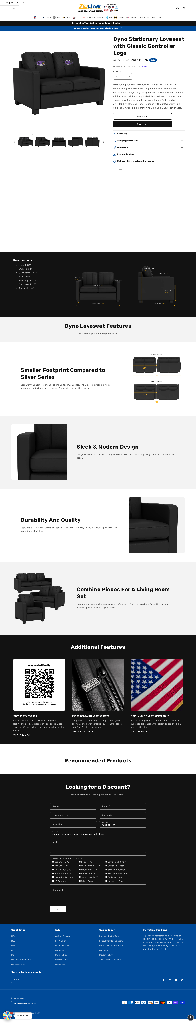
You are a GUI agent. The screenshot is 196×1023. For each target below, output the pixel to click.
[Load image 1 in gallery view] (25, 142)
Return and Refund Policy (111, 945)
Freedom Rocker (63, 873)
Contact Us (104, 950)
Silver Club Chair (117, 862)
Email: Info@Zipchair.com (111, 941)
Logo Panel (87, 862)
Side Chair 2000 (89, 877)
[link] (98, 284)
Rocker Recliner (89, 873)
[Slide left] (14, 142)
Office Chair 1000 (90, 865)
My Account (60, 950)
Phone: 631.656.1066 (109, 936)
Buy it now (142, 124)
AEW (13, 950)
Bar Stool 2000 (62, 865)
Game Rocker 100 (64, 877)
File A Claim (60, 941)
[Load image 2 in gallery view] (42, 142)
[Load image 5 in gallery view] (92, 142)
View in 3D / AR (21, 734)
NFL (13, 936)
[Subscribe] (56, 980)
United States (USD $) (23, 1004)
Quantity (117, 71)
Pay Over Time (62, 960)
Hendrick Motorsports (21, 960)
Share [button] (119, 169)
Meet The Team (62, 945)
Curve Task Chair (64, 869)
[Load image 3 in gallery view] (59, 142)
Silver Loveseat (116, 865)
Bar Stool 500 (62, 862)
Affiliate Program (63, 936)
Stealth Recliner (116, 869)
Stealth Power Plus (118, 873)
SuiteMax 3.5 (115, 877)
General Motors (18, 964)
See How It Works (81, 731)
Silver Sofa (87, 881)
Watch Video (137, 731)
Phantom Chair (89, 869)
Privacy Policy (106, 955)
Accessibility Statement (110, 960)
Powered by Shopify (33, 1013)
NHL (13, 945)
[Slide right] (104, 142)
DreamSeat (60, 964)
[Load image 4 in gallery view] (75, 142)
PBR (13, 955)
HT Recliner (61, 881)
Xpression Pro (115, 881)
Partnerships (61, 955)
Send (57, 909)
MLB (13, 941)
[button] (14, 8)
